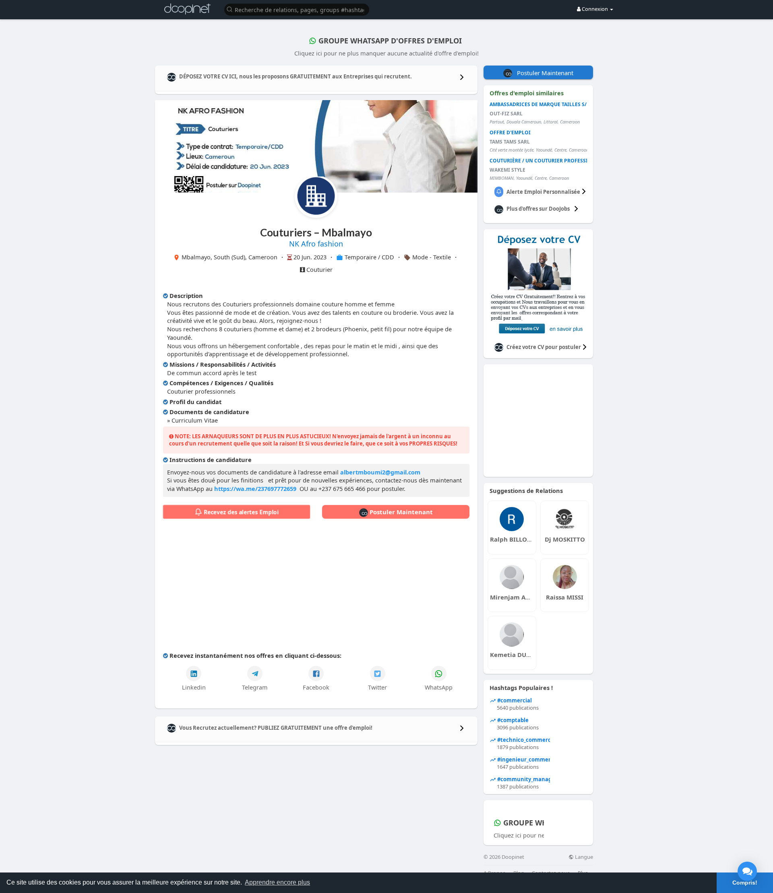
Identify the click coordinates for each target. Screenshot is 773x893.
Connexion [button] (595, 8)
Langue (583, 857)
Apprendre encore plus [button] (277, 882)
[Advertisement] (316, 587)
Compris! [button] (744, 882)
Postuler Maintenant (400, 512)
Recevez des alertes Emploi (240, 512)
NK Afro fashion (316, 243)
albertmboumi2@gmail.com (380, 472)
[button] (296, 9)
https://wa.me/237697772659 (255, 488)
